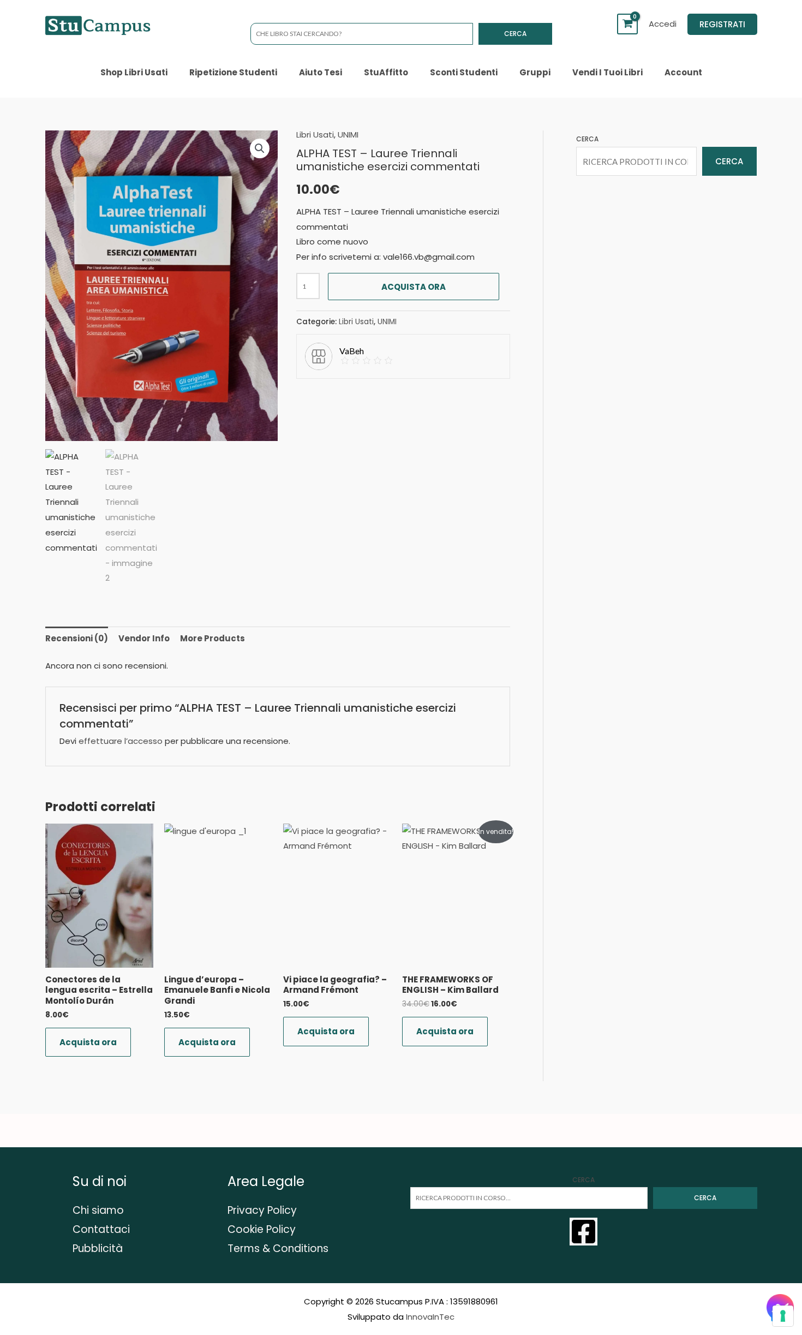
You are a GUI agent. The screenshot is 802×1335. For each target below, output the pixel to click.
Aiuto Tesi (320, 72)
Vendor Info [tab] (144, 638)
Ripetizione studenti (233, 72)
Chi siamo (98, 1210)
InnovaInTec (430, 1316)
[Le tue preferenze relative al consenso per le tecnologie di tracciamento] (783, 1316)
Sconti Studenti (464, 72)
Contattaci (101, 1229)
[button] (722, 24)
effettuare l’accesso (121, 741)
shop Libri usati (133, 72)
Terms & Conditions (278, 1248)
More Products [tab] (212, 638)
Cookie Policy (262, 1229)
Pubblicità (98, 1248)
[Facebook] (583, 1231)
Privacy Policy (262, 1210)
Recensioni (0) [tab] (76, 638)
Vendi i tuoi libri (607, 72)
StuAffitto (386, 72)
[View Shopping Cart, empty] (627, 24)
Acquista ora (413, 287)
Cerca (515, 33)
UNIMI (348, 134)
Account (683, 72)
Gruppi (534, 72)
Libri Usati (315, 134)
